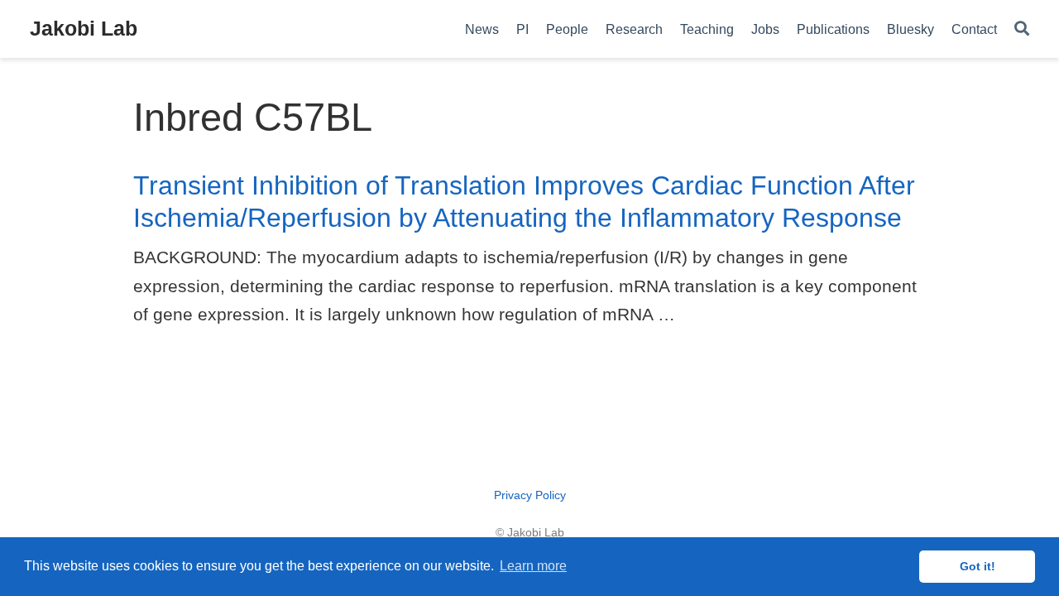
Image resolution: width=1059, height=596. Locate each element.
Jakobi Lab (83, 28)
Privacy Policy (530, 495)
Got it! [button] (977, 566)
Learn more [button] (533, 566)
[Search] (1021, 29)
